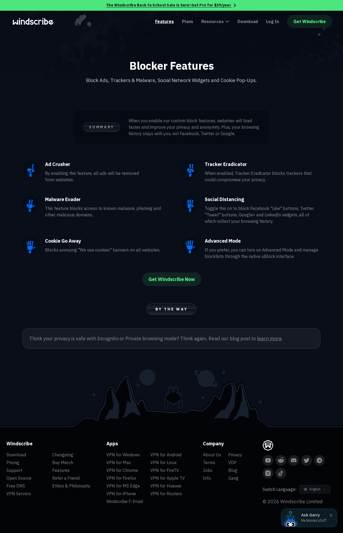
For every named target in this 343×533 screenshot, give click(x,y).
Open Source (18, 478)
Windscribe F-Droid (124, 501)
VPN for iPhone (121, 493)
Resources (212, 21)
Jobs (207, 470)
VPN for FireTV (164, 470)
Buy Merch (62, 462)
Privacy (235, 454)
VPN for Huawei (165, 485)
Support (14, 470)
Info (207, 478)
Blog (232, 470)
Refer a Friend (66, 478)
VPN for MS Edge (123, 485)
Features (164, 21)
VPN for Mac (118, 462)
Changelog (62, 454)
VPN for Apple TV (167, 478)
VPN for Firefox (121, 478)
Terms (209, 462)
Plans (187, 21)
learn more (269, 338)
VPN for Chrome (122, 470)
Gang (233, 478)
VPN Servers (18, 493)
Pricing (12, 462)
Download (247, 21)
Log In (272, 21)
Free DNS (15, 485)
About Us (212, 454)
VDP (232, 462)
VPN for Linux (163, 462)
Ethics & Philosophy (71, 485)
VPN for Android (165, 454)
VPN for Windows (123, 454)
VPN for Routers (166, 493)
